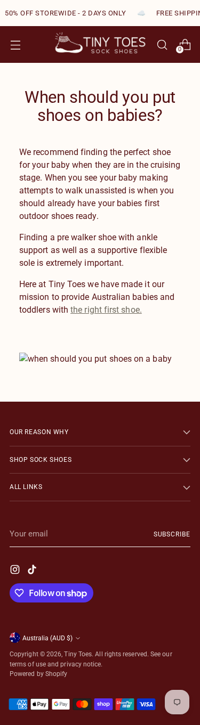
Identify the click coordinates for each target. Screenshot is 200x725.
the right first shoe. (106, 310)
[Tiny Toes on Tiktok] (33, 571)
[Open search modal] (162, 44)
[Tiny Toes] (99, 44)
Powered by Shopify (38, 674)
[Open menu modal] (15, 44)
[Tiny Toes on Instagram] (16, 571)
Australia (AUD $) (47, 638)
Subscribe (172, 534)
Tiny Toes (78, 654)
